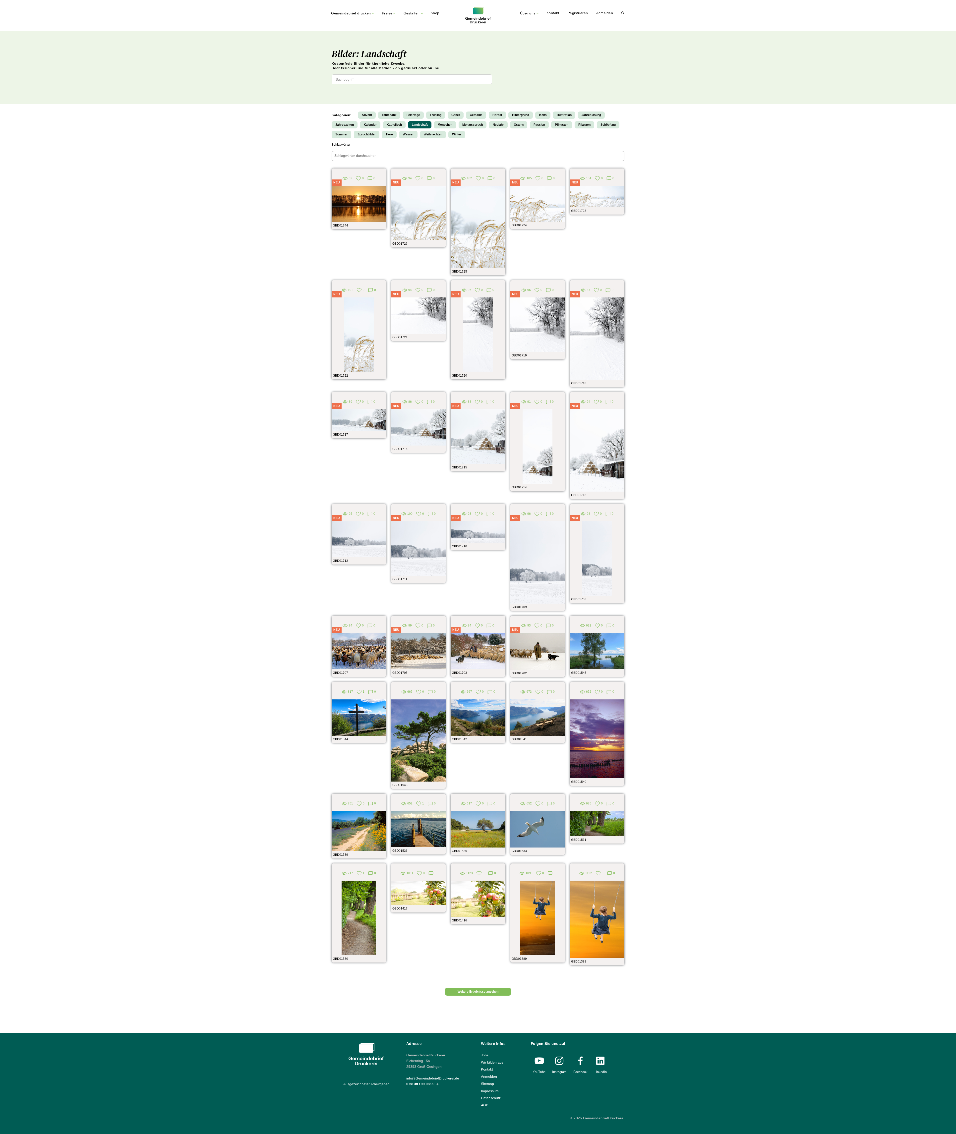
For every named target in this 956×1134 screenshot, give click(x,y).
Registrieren (577, 13)
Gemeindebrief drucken (351, 13)
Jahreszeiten (344, 124)
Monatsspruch (472, 124)
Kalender (370, 124)
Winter (456, 134)
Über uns (528, 13)
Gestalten (412, 13)
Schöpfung (608, 124)
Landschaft (420, 124)
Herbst (497, 115)
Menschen (445, 124)
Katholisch (394, 124)
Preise (387, 13)
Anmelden (604, 13)
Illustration (564, 115)
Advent (367, 115)
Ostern (519, 124)
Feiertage (413, 115)
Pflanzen (584, 124)
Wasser (408, 134)
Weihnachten (433, 134)
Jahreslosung (591, 115)
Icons (543, 115)
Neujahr (498, 124)
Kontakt (552, 13)
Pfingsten (561, 124)
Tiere (389, 134)
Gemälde (476, 115)
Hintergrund (520, 115)
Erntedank (389, 115)
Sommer (341, 134)
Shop (435, 13)
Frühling (435, 115)
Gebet (455, 115)
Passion (539, 124)
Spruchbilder (367, 134)
